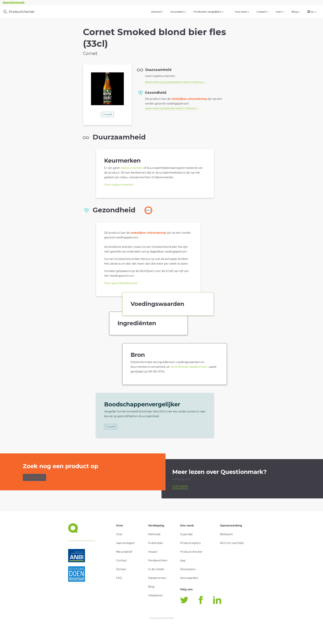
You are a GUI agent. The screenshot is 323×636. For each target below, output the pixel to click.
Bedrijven (226, 534)
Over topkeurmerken (119, 184)
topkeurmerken (132, 167)
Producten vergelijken (207, 11)
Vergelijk (107, 114)
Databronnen (157, 578)
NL (312, 11)
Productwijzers (190, 543)
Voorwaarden (189, 578)
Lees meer (180, 486)
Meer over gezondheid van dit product (171, 108)
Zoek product (34, 477)
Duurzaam (177, 11)
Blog (294, 11)
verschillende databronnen (188, 366)
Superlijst (186, 534)
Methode (154, 534)
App (183, 560)
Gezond (156, 11)
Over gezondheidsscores (120, 283)
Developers (187, 569)
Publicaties (155, 543)
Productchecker (22, 12)
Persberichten (157, 560)
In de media (156, 569)
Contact (121, 560)
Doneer (121, 569)
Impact (261, 11)
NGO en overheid (232, 543)
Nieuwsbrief (124, 551)
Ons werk (241, 11)
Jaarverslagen (125, 543)
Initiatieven (155, 595)
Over (279, 11)
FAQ (119, 578)
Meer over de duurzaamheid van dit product (174, 82)
